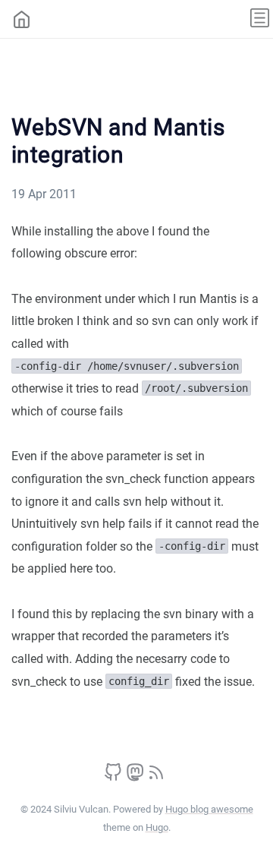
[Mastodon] (135, 777)
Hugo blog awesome (209, 809)
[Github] (113, 777)
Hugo (157, 827)
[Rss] (156, 777)
